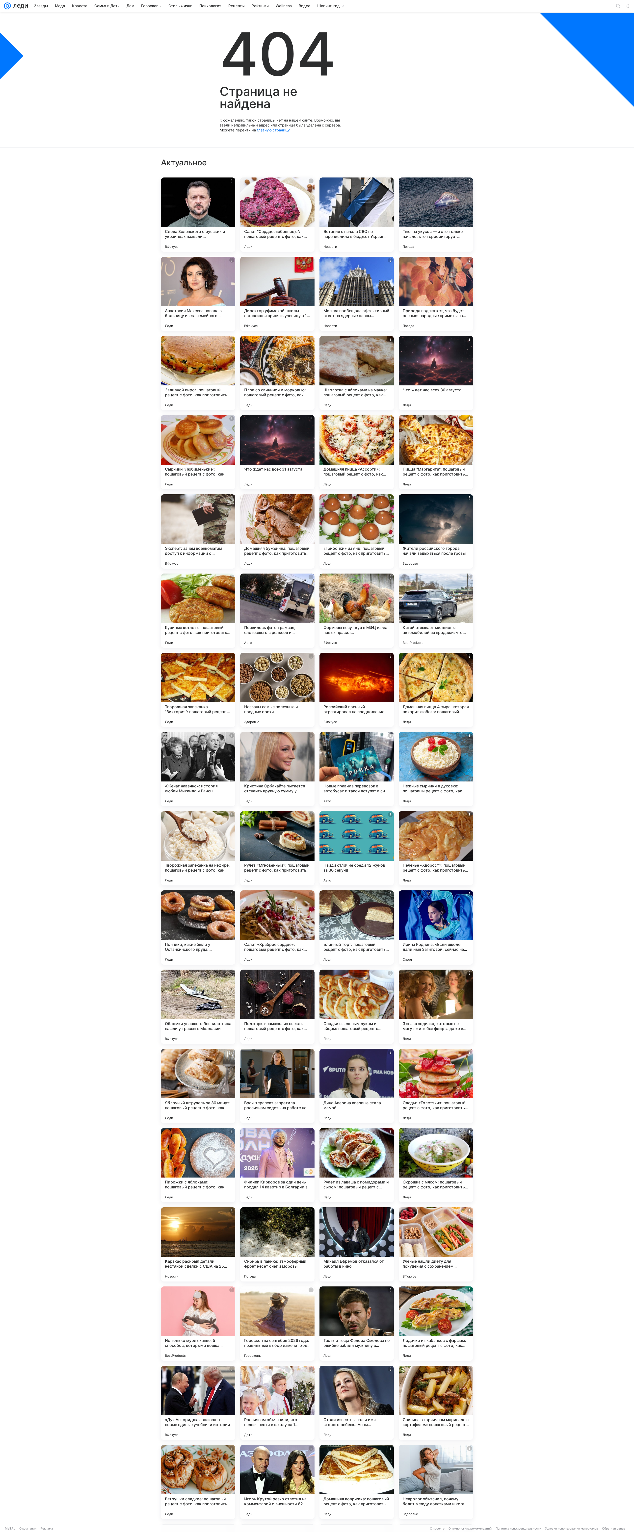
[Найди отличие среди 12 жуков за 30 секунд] (356, 848)
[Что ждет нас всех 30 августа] (436, 373)
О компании (27, 1528)
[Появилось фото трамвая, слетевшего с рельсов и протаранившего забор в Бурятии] (277, 611)
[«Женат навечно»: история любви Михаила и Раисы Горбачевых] (198, 769)
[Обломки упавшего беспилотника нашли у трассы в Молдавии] (198, 1007)
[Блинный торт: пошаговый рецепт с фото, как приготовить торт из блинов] (356, 927)
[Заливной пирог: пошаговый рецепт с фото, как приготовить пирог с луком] (198, 373)
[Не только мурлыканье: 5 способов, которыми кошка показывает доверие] (198, 1323)
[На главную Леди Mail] (19, 6)
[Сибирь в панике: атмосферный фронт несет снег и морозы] (277, 1244)
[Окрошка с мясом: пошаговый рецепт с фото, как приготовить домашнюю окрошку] (436, 1165)
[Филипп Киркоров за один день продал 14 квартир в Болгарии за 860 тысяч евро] (277, 1165)
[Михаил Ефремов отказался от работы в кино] (356, 1244)
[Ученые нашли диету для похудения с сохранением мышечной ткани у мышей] (436, 1244)
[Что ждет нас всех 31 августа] (277, 452)
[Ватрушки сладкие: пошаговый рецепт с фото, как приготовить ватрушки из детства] (198, 1482)
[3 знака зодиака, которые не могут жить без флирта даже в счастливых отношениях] (436, 1007)
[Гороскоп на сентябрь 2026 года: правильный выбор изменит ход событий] (277, 1323)
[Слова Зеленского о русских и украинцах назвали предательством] (198, 214)
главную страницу (273, 130)
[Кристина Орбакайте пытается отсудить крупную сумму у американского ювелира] (277, 769)
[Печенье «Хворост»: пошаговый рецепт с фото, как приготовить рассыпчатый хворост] (436, 848)
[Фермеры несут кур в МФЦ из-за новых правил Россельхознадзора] (356, 611)
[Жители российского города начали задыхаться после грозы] (436, 531)
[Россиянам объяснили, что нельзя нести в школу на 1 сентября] (277, 1403)
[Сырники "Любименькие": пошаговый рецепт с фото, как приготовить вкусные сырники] (198, 452)
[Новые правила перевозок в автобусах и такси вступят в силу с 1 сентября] (356, 769)
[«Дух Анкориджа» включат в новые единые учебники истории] (198, 1403)
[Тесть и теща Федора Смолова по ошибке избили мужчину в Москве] (356, 1323)
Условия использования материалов (571, 1528)
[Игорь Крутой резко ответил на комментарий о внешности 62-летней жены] (277, 1482)
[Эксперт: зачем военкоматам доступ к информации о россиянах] (198, 531)
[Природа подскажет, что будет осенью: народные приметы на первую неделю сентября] (436, 294)
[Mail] (7, 6)
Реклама (46, 1528)
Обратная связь (613, 1528)
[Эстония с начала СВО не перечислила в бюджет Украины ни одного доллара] (356, 214)
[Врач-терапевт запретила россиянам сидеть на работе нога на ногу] (277, 1086)
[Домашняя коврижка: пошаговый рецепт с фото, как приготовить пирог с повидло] (356, 1482)
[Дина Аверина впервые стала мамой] (356, 1086)
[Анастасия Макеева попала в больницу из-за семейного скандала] (198, 294)
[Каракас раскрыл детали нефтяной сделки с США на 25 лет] (198, 1244)
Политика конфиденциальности (518, 1528)
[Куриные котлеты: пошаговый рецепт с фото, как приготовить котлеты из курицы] (198, 611)
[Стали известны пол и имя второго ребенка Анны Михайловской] (356, 1403)
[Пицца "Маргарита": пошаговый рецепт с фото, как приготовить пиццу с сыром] (436, 452)
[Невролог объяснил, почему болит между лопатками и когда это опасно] (436, 1482)
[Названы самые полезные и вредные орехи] (277, 690)
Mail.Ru (10, 1528)
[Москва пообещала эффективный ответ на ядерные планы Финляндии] (356, 294)
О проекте (437, 1528)
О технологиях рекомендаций (470, 1528)
